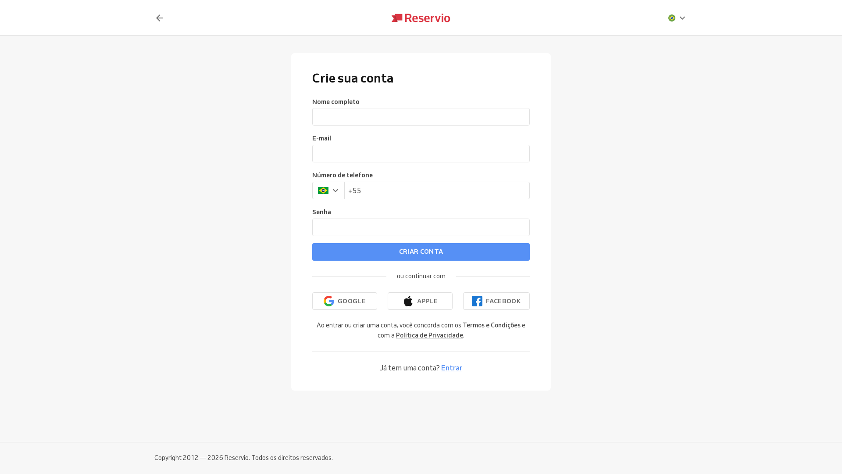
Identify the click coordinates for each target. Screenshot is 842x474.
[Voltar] (159, 18)
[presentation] (677, 18)
